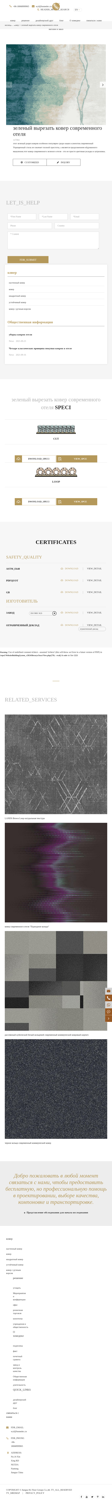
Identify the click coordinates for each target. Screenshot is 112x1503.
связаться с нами (94, 20)
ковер (12, 20)
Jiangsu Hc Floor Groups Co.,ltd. (36, 1490)
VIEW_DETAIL (94, 568)
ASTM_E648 (13, 568)
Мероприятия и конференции (19, 1296)
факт (15, 1351)
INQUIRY (65, 162)
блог (61, 20)
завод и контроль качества (17, 1368)
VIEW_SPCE (80, 459)
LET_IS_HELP (23, 203)
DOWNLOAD (71, 568)
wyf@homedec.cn (44, 6)
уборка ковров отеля (20, 334)
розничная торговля (18, 1311)
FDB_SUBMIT (28, 259)
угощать (17, 1288)
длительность (19, 1385)
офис (15, 1305)
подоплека (18, 1346)
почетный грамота (17, 1358)
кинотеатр (18, 1318)
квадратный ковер (17, 296)
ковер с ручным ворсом (20, 309)
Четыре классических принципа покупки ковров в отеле (40, 348)
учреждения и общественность (20, 1325)
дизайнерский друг (44, 20)
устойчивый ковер (17, 302)
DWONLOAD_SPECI (38, 459)
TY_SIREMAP (13, 1493)
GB (8, 592)
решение (25, 20)
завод (10, 612)
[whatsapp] (108, 1004)
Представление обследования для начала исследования (57, 1212)
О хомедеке (75, 20)
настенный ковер (17, 283)
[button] (103, 85)
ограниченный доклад (22, 625)
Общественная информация (30, 322)
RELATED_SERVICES (31, 700)
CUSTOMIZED (31, 162)
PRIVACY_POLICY (35, 1493)
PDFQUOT (12, 580)
